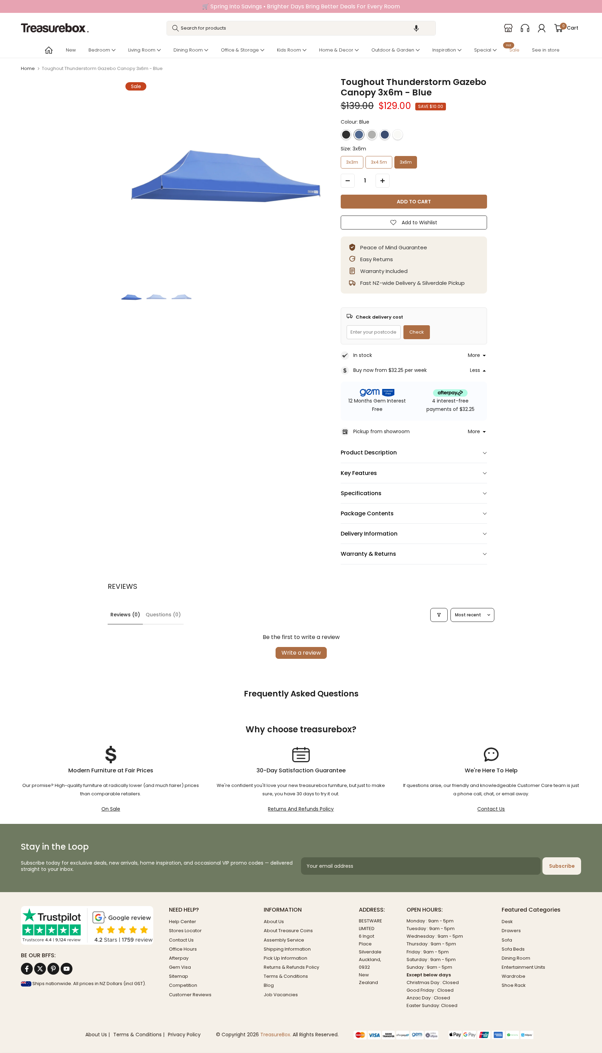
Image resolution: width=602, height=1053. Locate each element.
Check (416, 332)
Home (28, 68)
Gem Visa (180, 967)
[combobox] (301, 28)
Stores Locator (185, 930)
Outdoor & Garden (392, 50)
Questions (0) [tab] (163, 614)
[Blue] (359, 134)
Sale (512, 49)
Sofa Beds (513, 949)
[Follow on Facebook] (27, 969)
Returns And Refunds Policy (301, 808)
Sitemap (178, 976)
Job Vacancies (281, 994)
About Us (274, 921)
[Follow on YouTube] (66, 969)
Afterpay (178, 958)
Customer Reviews (190, 994)
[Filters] (439, 615)
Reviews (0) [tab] (125, 614)
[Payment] (396, 1035)
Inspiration (444, 50)
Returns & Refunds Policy (291, 967)
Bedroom (99, 50)
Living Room (141, 50)
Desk (507, 921)
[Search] (175, 28)
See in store (545, 50)
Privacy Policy (184, 1034)
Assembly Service (284, 940)
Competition (183, 985)
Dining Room (188, 50)
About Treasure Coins (288, 930)
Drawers (511, 930)
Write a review (301, 653)
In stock (362, 355)
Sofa (507, 940)
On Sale (110, 808)
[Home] (48, 50)
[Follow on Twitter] (40, 969)
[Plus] (382, 181)
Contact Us (491, 808)
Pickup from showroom (381, 431)
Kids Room (289, 50)
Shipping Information (287, 949)
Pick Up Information (285, 958)
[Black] (346, 134)
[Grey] (371, 134)
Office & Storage (240, 50)
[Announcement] (301, 6)
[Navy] (384, 134)
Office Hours (183, 949)
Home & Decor (336, 50)
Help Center (182, 921)
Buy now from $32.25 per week (390, 370)
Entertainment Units (523, 967)
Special (482, 50)
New (71, 50)
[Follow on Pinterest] (53, 969)
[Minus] (348, 181)
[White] (397, 134)
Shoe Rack (514, 985)
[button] (416, 28)
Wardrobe (513, 976)
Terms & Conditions (286, 976)
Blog (269, 985)
